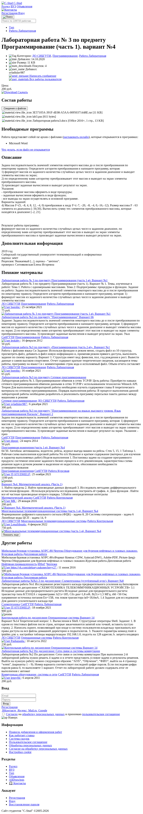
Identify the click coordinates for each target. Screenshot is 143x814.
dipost (14, 440)
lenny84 (15, 677)
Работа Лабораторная (22, 30)
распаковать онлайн (76, 137)
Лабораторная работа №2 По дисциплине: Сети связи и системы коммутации (50, 651)
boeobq (15, 307)
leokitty (15, 340)
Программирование (65, 55)
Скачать (22, 92)
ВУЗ (13, 6)
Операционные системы (36, 637)
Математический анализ (16, 497)
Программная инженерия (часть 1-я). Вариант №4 (33, 447)
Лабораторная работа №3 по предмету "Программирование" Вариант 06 (47, 317)
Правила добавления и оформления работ (35, 732)
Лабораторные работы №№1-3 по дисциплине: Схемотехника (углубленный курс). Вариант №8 (62, 580)
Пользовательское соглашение (28, 742)
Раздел (5, 6)
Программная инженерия (17, 470)
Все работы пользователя (45, 79)
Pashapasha (17, 641)
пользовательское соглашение (101, 714)
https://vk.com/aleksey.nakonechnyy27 (33, 567)
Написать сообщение (42, 75)
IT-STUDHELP (20, 474)
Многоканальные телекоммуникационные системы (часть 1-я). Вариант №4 (49, 511)
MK (13, 501)
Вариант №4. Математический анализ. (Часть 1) (31, 484)
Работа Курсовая (58, 470)
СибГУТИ (8, 337)
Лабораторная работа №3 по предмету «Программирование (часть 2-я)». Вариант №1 (55, 347)
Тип (11, 27)
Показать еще (11, 534)
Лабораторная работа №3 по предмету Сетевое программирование (43, 377)
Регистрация (9, 13)
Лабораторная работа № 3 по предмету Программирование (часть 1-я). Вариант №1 (54, 280)
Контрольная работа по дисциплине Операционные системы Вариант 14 (47, 617)
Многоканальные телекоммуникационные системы (54, 521)
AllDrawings (16, 779)
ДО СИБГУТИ (41, 55)
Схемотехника (10, 604)
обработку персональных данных (43, 714)
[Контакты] (9, 9)
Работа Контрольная (60, 497)
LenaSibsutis (18, 524)
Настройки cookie (20, 752)
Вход (21, 13)
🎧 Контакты (17, 783)
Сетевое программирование (19, 400)
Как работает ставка (21, 735)
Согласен (12, 714)
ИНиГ (41, 564)
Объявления (24, 6)
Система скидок (19, 738)
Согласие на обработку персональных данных (38, 748)
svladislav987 (19, 404)
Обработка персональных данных (30, 745)
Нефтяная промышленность (19, 564)
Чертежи (51, 564)
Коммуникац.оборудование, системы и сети (29, 674)
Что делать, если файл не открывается (25, 149)
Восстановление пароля (24, 804)
